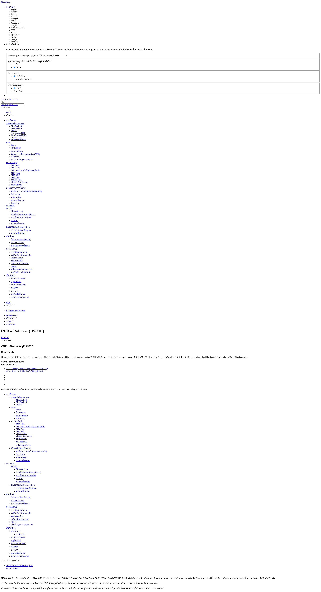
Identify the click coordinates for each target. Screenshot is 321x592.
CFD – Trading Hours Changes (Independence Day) (27, 369)
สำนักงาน (20, 534)
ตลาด (8, 142)
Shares (13, 266)
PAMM (9, 208)
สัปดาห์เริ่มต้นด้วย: (16, 85)
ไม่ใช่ (18, 68)
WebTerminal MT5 (18, 135)
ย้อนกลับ (5, 338)
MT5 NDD (15, 175)
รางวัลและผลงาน (18, 285)
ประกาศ (14, 291)
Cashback (15, 203)
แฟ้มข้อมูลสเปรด (23, 445)
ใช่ (17, 64)
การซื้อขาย (11, 120)
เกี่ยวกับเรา (11, 275)
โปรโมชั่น (15, 194)
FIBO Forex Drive (18, 140)
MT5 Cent (15, 177)
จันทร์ (18, 88)
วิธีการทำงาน (17, 211)
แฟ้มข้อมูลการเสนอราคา (22, 269)
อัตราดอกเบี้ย (17, 260)
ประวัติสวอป (21, 442)
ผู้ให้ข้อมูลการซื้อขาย (20, 246)
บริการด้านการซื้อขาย (15, 188)
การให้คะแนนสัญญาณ (21, 230)
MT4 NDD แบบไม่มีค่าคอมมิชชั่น (25, 170)
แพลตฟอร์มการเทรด (15, 123)
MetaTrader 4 (16, 126)
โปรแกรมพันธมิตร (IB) (21, 239)
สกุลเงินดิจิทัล (17, 151)
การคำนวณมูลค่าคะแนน (22, 159)
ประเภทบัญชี (11, 163)
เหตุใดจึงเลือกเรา (18, 294)
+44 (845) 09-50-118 (9, 100)
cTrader (14, 131)
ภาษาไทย (10, 7)
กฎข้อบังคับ (16, 282)
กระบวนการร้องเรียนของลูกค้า (19, 566)
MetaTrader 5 (16, 128)
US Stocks (15, 157)
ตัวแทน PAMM (17, 243)
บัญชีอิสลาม (16, 185)
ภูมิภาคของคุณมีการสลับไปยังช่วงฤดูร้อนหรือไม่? (29, 61)
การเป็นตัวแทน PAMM (21, 217)
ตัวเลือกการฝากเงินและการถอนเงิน (26, 191)
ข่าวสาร (14, 288)
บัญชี (8, 112)
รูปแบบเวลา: (13, 73)
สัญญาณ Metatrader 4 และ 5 (18, 227)
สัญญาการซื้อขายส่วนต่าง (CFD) (25, 154)
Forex (13, 145)
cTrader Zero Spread (19, 182)
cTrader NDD (16, 180)
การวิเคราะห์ (11, 249)
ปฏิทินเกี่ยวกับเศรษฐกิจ (21, 255)
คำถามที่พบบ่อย (18, 200)
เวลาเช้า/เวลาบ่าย (24, 79)
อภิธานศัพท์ (16, 197)
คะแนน (14, 221)
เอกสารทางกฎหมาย (20, 297)
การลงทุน (10, 206)
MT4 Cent (15, 167)
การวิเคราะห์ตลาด (19, 252)
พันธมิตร (10, 236)
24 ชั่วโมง (20, 76)
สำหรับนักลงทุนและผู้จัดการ (23, 214)
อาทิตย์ (19, 91)
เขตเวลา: (12, 56)
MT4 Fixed (15, 173)
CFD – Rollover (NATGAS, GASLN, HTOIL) (25, 371)
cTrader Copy (16, 137)
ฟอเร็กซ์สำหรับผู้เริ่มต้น (21, 272)
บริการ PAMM (12, 569)
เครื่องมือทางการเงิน (20, 264)
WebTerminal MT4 (18, 133)
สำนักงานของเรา (18, 278)
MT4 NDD (15, 165)
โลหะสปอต (16, 148)
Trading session (17, 258)
